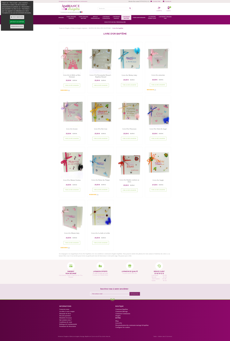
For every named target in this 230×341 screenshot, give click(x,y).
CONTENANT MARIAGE (116, 17)
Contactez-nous (64, 309)
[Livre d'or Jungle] (158, 178)
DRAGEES (61, 17)
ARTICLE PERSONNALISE (95, 17)
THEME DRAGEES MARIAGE (71, 17)
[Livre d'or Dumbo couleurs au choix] (129, 178)
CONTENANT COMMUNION (106, 17)
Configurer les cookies (122, 327)
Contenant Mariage (121, 311)
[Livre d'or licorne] (72, 127)
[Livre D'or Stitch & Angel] (158, 127)
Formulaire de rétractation (67, 326)
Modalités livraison (65, 318)
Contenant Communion (122, 313)
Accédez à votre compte (67, 311)
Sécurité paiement (65, 316)
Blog (117, 321)
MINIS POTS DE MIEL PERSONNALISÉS (115, 22)
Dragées (118, 316)
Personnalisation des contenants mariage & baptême (132, 325)
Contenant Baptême (121, 309)
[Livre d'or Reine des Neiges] (100, 178)
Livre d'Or (118, 323)
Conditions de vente (65, 322)
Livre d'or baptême (117, 28)
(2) (69, 248)
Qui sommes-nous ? (65, 320)
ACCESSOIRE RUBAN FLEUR (152, 17)
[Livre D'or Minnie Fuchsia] (72, 178)
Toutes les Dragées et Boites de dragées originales (73, 28)
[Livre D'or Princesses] (129, 127)
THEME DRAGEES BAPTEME (83, 17)
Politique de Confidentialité (68, 324)
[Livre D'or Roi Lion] (100, 127)
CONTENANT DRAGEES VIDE (165, 17)
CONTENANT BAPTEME (126, 17)
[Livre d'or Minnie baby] (72, 231)
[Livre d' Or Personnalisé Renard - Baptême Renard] (100, 73)
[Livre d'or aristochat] (158, 73)
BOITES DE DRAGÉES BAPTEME (100, 28)
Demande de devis (65, 313)
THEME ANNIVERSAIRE (139, 17)
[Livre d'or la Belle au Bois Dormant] (72, 73)
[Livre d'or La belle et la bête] (100, 231)
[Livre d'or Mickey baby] (129, 73)
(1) (69, 90)
